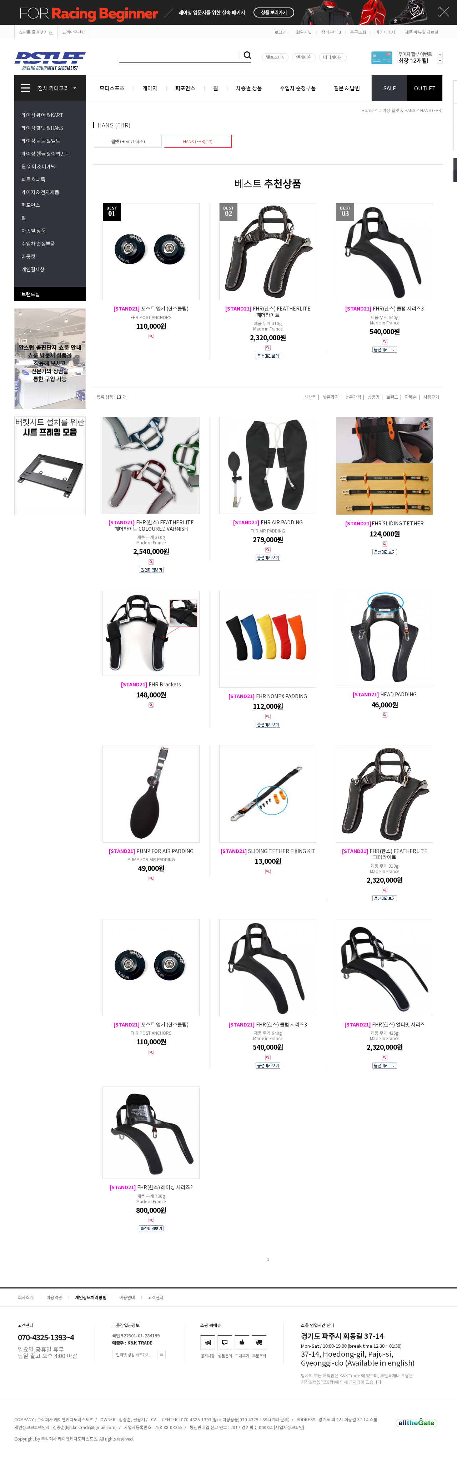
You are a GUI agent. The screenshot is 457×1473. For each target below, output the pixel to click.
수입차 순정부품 (298, 88)
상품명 (374, 397)
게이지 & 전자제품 (40, 192)
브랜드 (392, 397)
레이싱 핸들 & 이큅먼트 (45, 153)
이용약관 (54, 1297)
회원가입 (304, 32)
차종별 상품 (249, 88)
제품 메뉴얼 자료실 (421, 32)
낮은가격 (330, 397)
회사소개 (26, 1297)
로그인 (280, 32)
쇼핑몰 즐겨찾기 (33, 32)
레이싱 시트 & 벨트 (40, 140)
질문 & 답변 (347, 88)
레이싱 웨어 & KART (42, 114)
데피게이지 (333, 57)
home (367, 110)
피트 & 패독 (33, 179)
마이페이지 (385, 32)
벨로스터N (275, 57)
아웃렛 (28, 256)
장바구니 (331, 32)
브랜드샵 (30, 294)
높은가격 (353, 397)
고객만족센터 (74, 32)
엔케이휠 (304, 57)
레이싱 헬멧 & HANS (42, 127)
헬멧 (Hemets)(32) (128, 141)
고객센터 (156, 1297)
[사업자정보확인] (289, 1427)
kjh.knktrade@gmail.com (90, 1427)
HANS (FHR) (431, 110)
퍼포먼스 (185, 88)
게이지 (149, 88)
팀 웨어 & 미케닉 (38, 166)
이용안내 (127, 1297)
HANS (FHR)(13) (197, 141)
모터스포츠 (112, 88)
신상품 (310, 397)
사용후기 (431, 397)
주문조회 (358, 32)
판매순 (411, 397)
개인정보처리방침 (90, 1297)
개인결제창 (33, 269)
